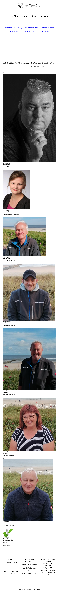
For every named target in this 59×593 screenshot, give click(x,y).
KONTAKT (36, 31)
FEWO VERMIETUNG (16, 31)
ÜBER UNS (28, 31)
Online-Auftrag (18, 28)
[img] (29, 6)
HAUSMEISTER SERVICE (31, 28)
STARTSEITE (8, 28)
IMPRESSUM (45, 31)
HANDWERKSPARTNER (47, 28)
